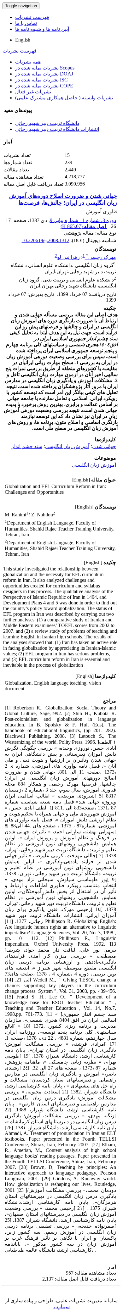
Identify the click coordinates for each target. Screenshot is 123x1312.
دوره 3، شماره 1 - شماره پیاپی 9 (83, 220)
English (22, 39)
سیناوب (62, 1306)
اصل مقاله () (84, 226)
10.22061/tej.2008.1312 (45, 240)
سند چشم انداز (27, 446)
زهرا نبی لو (68, 257)
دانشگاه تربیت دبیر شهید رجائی (47, 123)
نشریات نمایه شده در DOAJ (44, 73)
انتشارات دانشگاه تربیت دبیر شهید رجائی (57, 129)
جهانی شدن (104, 446)
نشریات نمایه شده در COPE (44, 85)
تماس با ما (26, 23)
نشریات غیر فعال (33, 91)
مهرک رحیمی (101, 257)
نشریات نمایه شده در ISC (41, 79)
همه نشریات (28, 61)
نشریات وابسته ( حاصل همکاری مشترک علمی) (64, 97)
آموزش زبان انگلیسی (67, 446)
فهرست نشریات (32, 17)
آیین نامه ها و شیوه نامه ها (42, 29)
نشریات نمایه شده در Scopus (44, 67)
